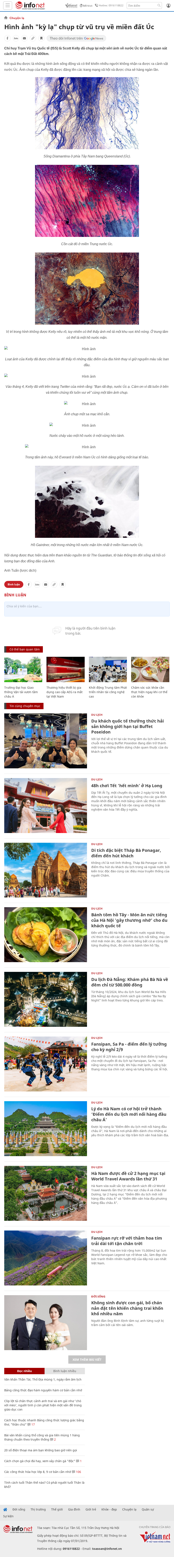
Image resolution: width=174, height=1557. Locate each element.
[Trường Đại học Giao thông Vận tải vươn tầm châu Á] (23, 669)
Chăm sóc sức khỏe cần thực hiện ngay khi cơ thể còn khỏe (149, 692)
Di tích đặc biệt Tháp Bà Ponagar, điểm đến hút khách (126, 853)
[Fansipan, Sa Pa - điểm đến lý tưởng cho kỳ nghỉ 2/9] (45, 1064)
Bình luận (14, 584)
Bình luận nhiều (64, 1371)
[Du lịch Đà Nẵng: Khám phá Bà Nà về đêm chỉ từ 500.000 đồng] (45, 999)
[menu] (7, 5)
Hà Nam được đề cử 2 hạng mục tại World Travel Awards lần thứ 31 (128, 1176)
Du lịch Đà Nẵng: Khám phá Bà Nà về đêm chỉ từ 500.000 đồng (129, 982)
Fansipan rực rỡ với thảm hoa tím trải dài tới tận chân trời (126, 1240)
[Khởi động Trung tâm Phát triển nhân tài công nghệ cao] (108, 669)
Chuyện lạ (17, 18)
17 (33, 1424)
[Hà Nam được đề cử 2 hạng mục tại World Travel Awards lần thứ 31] (45, 1193)
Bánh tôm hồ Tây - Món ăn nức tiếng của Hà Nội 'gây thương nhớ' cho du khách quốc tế (129, 920)
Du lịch (96, 715)
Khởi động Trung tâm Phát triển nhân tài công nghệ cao (108, 692)
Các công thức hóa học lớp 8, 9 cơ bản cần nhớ (37, 1472)
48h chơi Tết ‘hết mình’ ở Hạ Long (126, 785)
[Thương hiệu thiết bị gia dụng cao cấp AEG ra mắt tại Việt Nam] (65, 669)
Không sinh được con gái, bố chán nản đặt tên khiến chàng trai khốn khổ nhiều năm (127, 1308)
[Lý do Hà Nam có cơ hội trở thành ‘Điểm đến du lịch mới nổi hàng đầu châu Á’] (45, 1128)
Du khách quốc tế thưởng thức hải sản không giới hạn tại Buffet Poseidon (127, 726)
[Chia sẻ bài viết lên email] (24, 38)
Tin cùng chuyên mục (25, 706)
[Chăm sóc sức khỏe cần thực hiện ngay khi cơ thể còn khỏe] (150, 669)
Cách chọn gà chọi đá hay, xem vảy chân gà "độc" (39, 1461)
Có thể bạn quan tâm (25, 649)
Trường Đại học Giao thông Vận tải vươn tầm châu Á (21, 692)
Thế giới (57, 1509)
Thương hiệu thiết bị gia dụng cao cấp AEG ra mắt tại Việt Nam (64, 692)
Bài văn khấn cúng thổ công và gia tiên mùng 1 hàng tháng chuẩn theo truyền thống (42, 1437)
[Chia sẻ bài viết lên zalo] (16, 38)
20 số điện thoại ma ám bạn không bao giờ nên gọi (40, 1450)
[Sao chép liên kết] (33, 38)
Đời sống (98, 1296)
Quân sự (148, 1509)
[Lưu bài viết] (41, 38)
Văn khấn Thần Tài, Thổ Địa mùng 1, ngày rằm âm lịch (42, 1379)
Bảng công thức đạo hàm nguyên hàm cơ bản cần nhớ (43, 1390)
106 (78, 1472)
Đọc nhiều (24, 1371)
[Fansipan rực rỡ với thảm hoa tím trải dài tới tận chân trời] (45, 1258)
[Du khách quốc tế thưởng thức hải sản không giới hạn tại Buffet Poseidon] (45, 740)
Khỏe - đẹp (109, 1509)
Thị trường (38, 1509)
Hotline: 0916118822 (111, 5)
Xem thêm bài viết (87, 1360)
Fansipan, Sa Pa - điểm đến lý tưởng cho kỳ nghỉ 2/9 (129, 1046)
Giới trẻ (91, 1509)
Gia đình (74, 1509)
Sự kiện (8, 1516)
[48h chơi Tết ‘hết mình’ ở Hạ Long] (45, 805)
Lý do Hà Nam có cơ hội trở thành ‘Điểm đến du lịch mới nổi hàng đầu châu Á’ (128, 1114)
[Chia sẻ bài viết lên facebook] (7, 38)
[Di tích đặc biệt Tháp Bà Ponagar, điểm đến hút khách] (45, 870)
